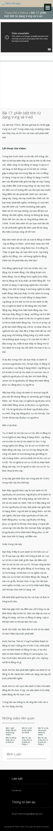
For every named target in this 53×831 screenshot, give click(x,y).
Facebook (16, 790)
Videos (24, 12)
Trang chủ (10, 12)
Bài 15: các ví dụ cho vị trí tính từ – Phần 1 (27, 741)
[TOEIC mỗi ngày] (11, 3)
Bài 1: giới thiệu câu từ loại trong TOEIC (11, 731)
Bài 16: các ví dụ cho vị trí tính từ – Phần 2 (43, 741)
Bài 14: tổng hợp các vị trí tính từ (11, 739)
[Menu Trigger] (47, 7)
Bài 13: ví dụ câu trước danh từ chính (43, 731)
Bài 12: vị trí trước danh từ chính (27, 730)
